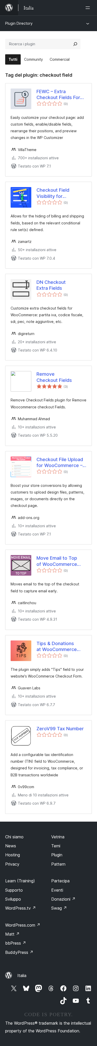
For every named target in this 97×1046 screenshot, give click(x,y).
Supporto (14, 890)
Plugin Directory (19, 23)
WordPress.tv (20, 908)
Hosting (12, 854)
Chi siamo (14, 836)
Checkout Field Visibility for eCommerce (52, 193)
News (10, 845)
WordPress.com (22, 925)
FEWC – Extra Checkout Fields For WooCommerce (58, 95)
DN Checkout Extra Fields (51, 285)
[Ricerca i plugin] (75, 44)
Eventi (57, 890)
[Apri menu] (88, 7)
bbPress (15, 943)
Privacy (12, 864)
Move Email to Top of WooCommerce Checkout (56, 561)
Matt (12, 934)
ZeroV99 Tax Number (60, 728)
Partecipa (60, 880)
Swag (59, 908)
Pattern (58, 864)
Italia (21, 975)
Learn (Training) (20, 880)
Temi (55, 845)
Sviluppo (13, 899)
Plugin (56, 854)
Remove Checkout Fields (54, 377)
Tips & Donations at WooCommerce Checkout (56, 647)
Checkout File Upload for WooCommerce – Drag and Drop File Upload (59, 463)
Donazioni (63, 899)
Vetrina (57, 836)
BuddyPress (19, 952)
